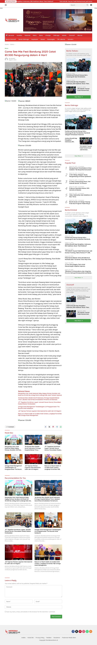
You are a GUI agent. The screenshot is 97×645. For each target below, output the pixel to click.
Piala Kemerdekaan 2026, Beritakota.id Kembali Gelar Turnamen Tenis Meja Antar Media (78, 258)
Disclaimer (57, 637)
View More (77, 97)
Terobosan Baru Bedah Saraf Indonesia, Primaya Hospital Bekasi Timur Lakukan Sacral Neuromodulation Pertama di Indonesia (38, 398)
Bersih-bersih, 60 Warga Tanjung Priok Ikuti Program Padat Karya (79, 202)
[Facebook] (73, 631)
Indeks (24, 637)
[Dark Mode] (91, 5)
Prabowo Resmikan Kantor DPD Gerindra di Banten (79, 189)
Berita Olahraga (24, 39)
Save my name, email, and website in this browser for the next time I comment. (30, 612)
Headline (19, 35)
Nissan (43, 39)
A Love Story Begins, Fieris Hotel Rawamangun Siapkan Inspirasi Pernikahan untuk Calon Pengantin (76, 265)
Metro (35, 35)
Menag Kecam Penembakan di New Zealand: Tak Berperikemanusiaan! (80, 169)
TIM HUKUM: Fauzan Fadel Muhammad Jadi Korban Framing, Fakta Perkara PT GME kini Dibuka (83, 89)
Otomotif (72, 35)
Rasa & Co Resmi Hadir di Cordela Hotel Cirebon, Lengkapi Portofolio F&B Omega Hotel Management (40, 414)
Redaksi (48, 637)
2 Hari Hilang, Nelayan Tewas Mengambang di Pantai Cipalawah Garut (80, 175)
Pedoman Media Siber (69, 637)
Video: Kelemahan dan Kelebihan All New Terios (80, 196)
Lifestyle (48, 35)
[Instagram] (83, 631)
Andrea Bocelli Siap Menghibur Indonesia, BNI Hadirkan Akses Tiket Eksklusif (77, 82)
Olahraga (56, 35)
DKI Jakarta (61, 39)
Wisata (64, 35)
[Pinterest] (80, 631)
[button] (87, 4)
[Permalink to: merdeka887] (6, 59)
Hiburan (79, 35)
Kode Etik (31, 637)
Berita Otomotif (11, 39)
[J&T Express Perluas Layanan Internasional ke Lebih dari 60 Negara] (33, 459)
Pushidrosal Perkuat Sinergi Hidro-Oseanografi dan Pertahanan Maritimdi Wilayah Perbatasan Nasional (77, 76)
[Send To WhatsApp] (60, 426)
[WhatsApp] (87, 631)
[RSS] (90, 631)
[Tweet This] (49, 426)
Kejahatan (34, 39)
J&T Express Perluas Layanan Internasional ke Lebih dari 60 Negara (39, 411)
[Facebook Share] (45, 426)
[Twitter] (76, 631)
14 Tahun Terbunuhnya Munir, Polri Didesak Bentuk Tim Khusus (80, 182)
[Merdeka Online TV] (13, 20)
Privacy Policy (40, 637)
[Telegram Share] (57, 426)
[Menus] (6, 5)
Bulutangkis (51, 39)
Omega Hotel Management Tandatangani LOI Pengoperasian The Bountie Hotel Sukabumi (38, 407)
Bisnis (41, 35)
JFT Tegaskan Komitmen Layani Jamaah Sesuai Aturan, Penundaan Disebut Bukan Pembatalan (39, 403)
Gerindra (70, 39)
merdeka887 (12, 58)
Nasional (27, 35)
